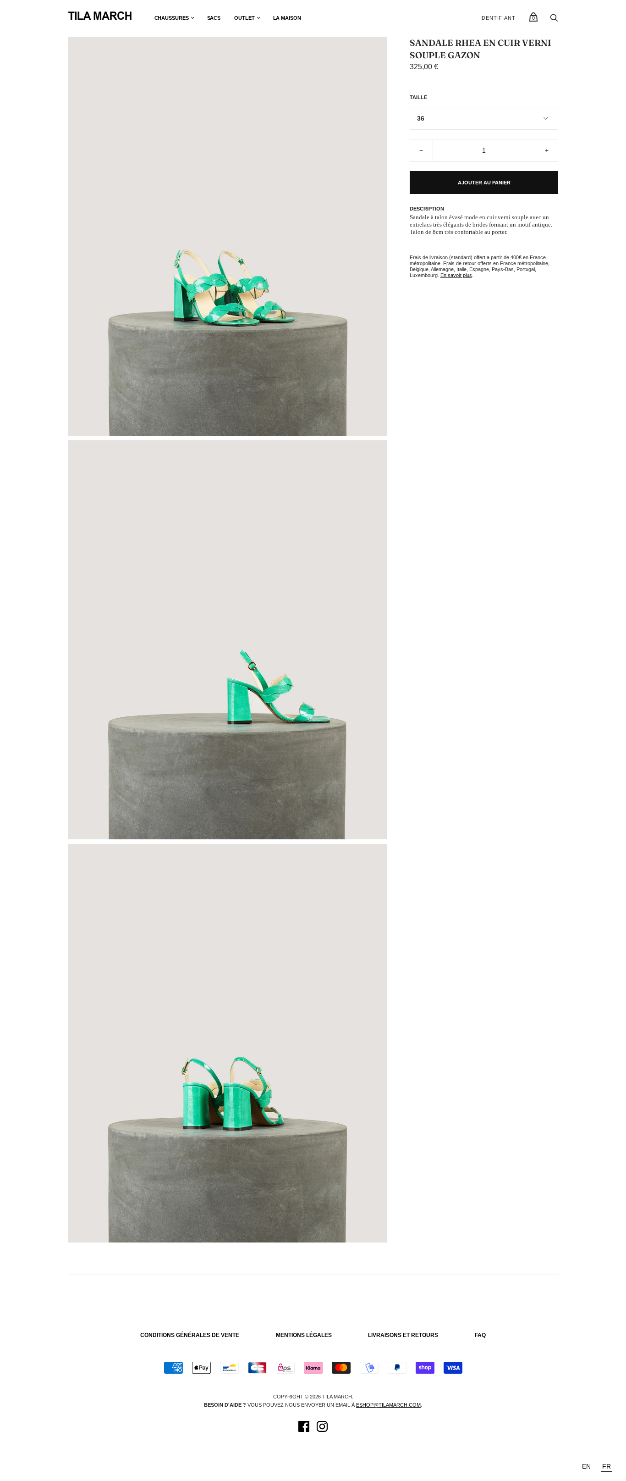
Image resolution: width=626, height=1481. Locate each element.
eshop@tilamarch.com (388, 1405)
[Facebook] (303, 1428)
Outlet (244, 18)
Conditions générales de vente (189, 1335)
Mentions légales (304, 1335)
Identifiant (498, 18)
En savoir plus (456, 275)
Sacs (214, 18)
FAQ (480, 1335)
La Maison (287, 18)
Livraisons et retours (403, 1335)
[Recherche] (554, 20)
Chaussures (171, 18)
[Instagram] (322, 1428)
